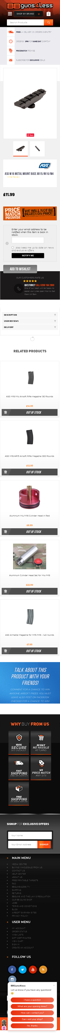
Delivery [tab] (9, 327)
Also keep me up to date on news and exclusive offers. (33, 249)
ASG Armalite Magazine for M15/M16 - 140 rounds (29, 635)
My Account (18, 928)
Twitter (23, 970)
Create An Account (23, 947)
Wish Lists (17, 935)
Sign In (15, 944)
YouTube (33, 970)
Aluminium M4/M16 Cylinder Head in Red (30, 516)
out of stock (33, 412)
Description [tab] (10, 315)
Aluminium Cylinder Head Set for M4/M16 (29, 575)
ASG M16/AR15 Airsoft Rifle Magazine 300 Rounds (29, 456)
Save (32, 135)
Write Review (13, 177)
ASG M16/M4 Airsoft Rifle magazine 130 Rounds (29, 396)
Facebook (12, 970)
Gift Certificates (21, 938)
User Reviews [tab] (11, 321)
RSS (43, 970)
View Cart (17, 941)
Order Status (19, 931)
